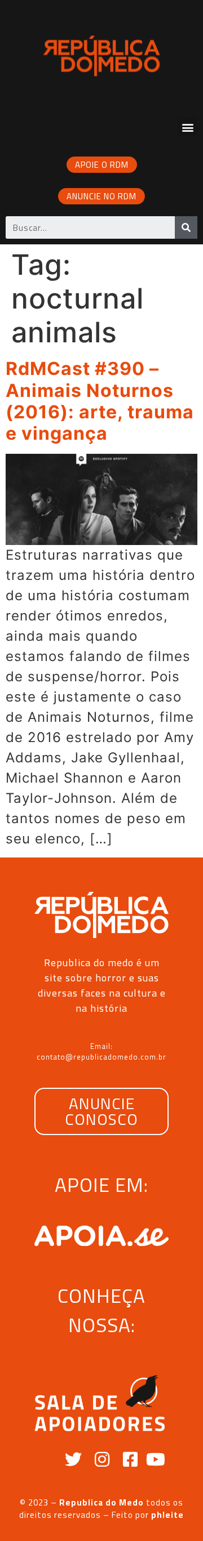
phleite (167, 1514)
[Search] (186, 227)
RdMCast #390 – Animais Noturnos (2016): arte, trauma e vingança (100, 401)
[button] (187, 127)
